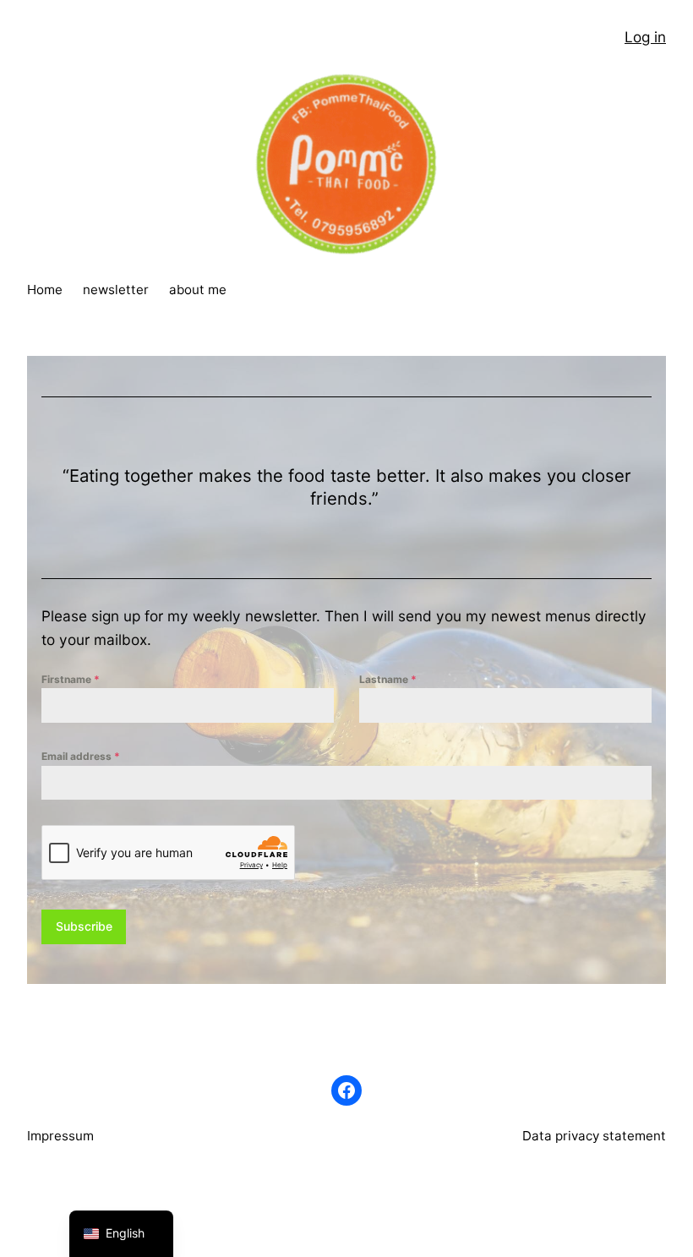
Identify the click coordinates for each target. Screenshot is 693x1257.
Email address (80, 756)
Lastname (388, 679)
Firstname (70, 679)
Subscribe (84, 926)
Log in (645, 37)
